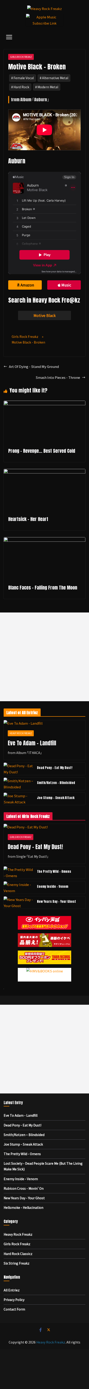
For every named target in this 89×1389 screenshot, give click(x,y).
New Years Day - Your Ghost (56, 901)
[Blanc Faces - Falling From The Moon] (44, 540)
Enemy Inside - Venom (52, 886)
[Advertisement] (44, 656)
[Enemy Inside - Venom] (18, 887)
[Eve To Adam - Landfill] (44, 723)
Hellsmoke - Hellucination (23, 1207)
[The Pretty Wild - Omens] (18, 872)
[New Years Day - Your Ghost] (18, 902)
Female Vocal (23, 78)
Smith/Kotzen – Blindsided (56, 782)
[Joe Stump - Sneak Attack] (18, 799)
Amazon (27, 285)
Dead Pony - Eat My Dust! (54, 767)
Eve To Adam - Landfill (32, 743)
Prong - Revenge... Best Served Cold (41, 450)
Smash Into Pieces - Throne (58, 377)
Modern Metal (47, 87)
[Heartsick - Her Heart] (44, 472)
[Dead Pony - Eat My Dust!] (18, 769)
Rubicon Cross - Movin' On (24, 1188)
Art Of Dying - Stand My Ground (34, 366)
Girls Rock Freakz (21, 56)
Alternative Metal (55, 78)
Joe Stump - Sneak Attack (55, 797)
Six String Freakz (16, 1263)
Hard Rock (21, 87)
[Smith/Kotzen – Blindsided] (18, 784)
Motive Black (45, 315)
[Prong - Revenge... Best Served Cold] (44, 403)
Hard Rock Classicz (18, 1253)
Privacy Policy (14, 1299)
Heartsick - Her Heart (28, 519)
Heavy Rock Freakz (21, 733)
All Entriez (12, 1290)
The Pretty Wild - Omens (54, 871)
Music (66, 285)
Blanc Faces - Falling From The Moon (42, 587)
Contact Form (14, 1309)
